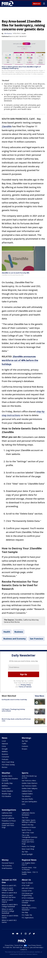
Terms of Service (25, 687)
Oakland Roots (27, 791)
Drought (5, 749)
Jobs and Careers (28, 888)
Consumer (5, 757)
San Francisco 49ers (29, 781)
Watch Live (36, 3)
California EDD (7, 813)
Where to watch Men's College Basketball (10, 905)
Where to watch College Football (7, 889)
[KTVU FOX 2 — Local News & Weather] (8, 3)
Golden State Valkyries (29, 788)
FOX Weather (6, 796)
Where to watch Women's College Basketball (8, 911)
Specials (26, 809)
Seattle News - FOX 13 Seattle (30, 873)
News (4, 738)
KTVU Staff (25, 885)
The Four (25, 817)
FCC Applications (28, 918)
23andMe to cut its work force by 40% (15, 273)
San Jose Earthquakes (29, 802)
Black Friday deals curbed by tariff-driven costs (16, 720)
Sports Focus (26, 830)
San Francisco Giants (29, 786)
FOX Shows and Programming (27, 894)
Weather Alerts (7, 776)
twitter (34, 933)
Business (18, 631)
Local (4, 741)
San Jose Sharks (27, 799)
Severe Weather (7, 791)
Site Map (25, 912)
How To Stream (27, 883)
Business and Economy (14, 638)
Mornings (26, 738)
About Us (26, 879)
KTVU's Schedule (28, 898)
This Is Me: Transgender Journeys (29, 836)
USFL (23, 804)
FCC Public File (27, 915)
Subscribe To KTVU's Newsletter (29, 909)
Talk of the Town (28, 833)
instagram (25, 933)
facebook (21, 933)
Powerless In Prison (9, 821)
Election (4, 767)
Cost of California (8, 818)
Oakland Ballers (27, 794)
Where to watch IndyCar (7, 901)
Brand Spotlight (27, 854)
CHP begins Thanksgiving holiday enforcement (13, 710)
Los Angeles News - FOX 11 (29, 864)
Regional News (29, 860)
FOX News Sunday (8, 765)
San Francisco (36, 638)
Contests (25, 746)
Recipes (24, 749)
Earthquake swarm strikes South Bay (14, 699)
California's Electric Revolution (28, 814)
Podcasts (5, 759)
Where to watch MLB (9, 893)
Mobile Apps (26, 905)
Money (5, 860)
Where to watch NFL (9, 885)
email (13, 933)
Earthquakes (6, 788)
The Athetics (26, 796)
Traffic (24, 744)
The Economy (7, 866)
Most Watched (9, 695)
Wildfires (5, 751)
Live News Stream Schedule (28, 902)
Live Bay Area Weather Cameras (10, 780)
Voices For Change (28, 846)
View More (39, 696)
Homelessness (7, 815)
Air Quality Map (7, 783)
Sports (25, 773)
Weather (6, 773)
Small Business (7, 868)
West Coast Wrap (8, 762)
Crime (4, 746)
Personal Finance (8, 863)
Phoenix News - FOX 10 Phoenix (29, 869)
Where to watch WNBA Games (10, 917)
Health (24, 33)
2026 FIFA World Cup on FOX (29, 777)
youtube (17, 933)
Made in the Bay (27, 825)
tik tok (29, 933)
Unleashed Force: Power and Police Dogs (8, 825)
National (5, 744)
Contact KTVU (27, 891)
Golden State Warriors (29, 783)
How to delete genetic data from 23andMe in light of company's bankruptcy (21, 67)
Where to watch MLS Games (9, 921)
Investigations (9, 809)
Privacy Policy (26, 685)
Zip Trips (25, 741)
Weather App (6, 794)
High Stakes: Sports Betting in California (29, 821)
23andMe (7, 126)
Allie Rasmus (8, 33)
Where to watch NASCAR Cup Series (9, 896)
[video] (39, 702)
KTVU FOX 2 (17, 33)
